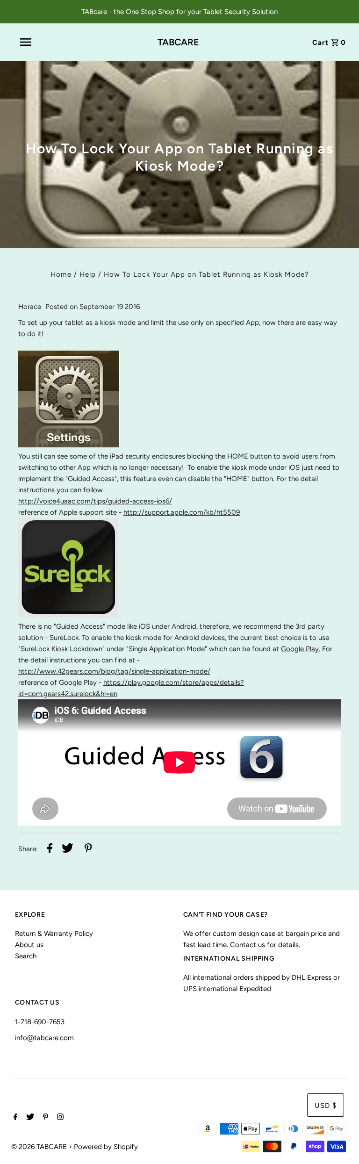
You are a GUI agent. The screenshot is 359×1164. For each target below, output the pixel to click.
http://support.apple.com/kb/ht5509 (181, 512)
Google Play (300, 649)
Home (61, 274)
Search (25, 956)
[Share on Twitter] (67, 849)
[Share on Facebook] (49, 849)
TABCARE (178, 42)
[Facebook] (14, 1117)
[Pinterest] (44, 1117)
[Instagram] (59, 1117)
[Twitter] (29, 1117)
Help (87, 274)
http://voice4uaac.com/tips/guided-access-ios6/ (95, 501)
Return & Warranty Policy (54, 933)
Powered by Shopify (106, 1146)
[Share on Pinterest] (88, 849)
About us (29, 945)
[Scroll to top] (340, 1145)
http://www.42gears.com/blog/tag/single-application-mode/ (114, 671)
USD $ (326, 1105)
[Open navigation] (46, 42)
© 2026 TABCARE (40, 1146)
